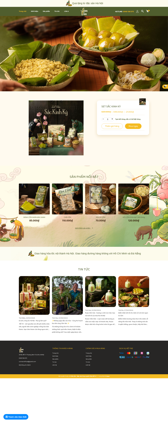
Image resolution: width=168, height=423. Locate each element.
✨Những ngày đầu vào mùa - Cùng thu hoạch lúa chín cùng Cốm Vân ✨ (67, 322)
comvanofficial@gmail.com (27, 361)
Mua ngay (34, 207)
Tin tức (84, 269)
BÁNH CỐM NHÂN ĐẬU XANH (34, 217)
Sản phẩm (55, 359)
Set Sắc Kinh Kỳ (111, 106)
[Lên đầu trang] (161, 411)
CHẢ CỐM (67, 217)
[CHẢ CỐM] (67, 199)
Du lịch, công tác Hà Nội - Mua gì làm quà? (33, 320)
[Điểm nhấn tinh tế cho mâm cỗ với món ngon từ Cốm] (133, 291)
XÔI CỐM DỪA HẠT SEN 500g (134, 217)
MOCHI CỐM (100, 217)
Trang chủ (55, 353)
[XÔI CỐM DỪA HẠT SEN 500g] (133, 199)
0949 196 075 (128, 11)
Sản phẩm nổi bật (84, 177)
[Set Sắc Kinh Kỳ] (56, 128)
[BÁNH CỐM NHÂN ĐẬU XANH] (34, 199)
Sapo (108, 376)
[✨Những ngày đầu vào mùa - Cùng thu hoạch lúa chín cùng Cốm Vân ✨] (67, 295)
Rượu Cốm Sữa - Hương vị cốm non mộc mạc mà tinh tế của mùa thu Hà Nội (100, 314)
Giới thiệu (55, 356)
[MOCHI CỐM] (100, 199)
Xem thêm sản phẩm (83, 228)
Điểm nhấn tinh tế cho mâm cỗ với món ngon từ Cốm (133, 314)
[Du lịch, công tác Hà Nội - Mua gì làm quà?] (34, 295)
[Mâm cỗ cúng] (84, 53)
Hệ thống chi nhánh (25, 365)
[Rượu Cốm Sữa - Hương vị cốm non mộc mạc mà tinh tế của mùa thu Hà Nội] (100, 291)
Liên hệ (54, 365)
